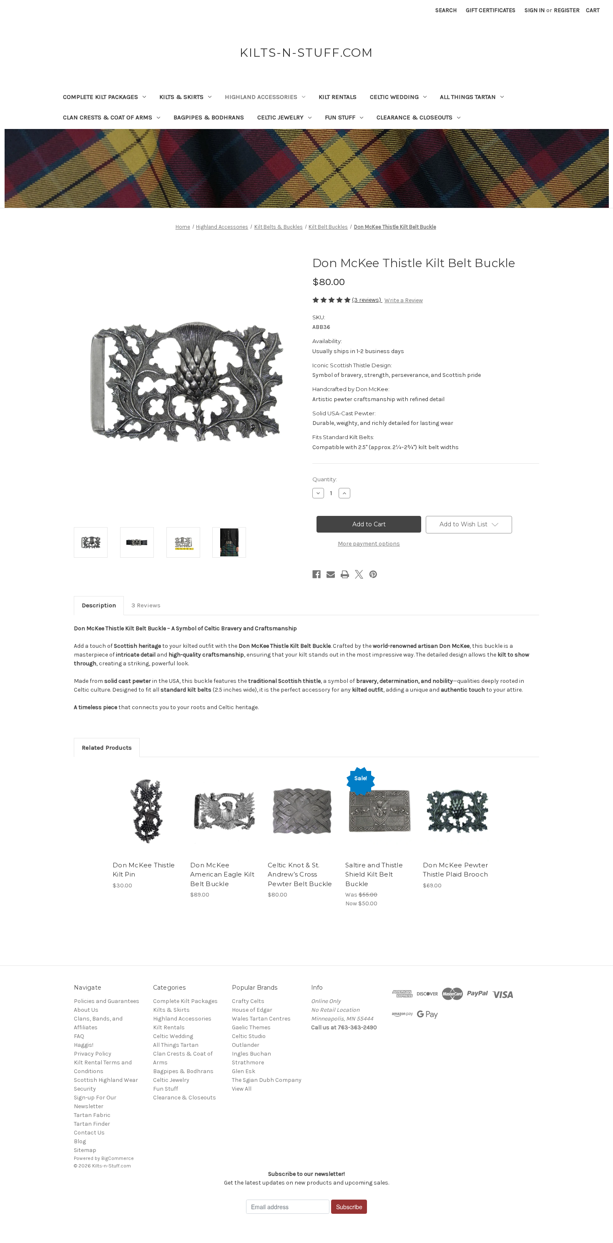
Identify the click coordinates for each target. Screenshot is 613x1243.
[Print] (345, 574)
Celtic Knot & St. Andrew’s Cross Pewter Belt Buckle (300, 874)
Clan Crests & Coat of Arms (107, 117)
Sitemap (85, 1150)
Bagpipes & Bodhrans (208, 117)
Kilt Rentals (338, 97)
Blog (80, 1141)
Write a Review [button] (403, 300)
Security (85, 1088)
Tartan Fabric (92, 1115)
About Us (86, 1009)
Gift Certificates (490, 10)
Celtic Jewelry (280, 117)
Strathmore (248, 1062)
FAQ (79, 1036)
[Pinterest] (373, 574)
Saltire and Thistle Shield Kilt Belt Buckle (374, 874)
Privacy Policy (92, 1053)
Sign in (535, 10)
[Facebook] (316, 574)
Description (99, 605)
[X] (359, 574)
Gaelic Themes (251, 1027)
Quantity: (324, 479)
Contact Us (89, 1132)
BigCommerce (117, 1158)
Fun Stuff (340, 117)
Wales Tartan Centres (261, 1018)
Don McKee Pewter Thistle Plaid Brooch (455, 870)
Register (567, 10)
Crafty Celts (248, 1001)
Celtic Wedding (394, 97)
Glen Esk (243, 1071)
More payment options (369, 543)
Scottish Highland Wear (106, 1080)
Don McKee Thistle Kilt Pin (144, 870)
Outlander (245, 1044)
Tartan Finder (92, 1123)
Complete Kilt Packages (100, 97)
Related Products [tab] (107, 747)
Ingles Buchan (251, 1053)
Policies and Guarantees (106, 1001)
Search (446, 10)
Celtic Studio (249, 1036)
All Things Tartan (468, 97)
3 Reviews (146, 605)
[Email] (331, 574)
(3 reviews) (367, 299)
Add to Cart (147, 818)
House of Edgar (252, 1009)
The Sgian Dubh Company (266, 1080)
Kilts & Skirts (181, 97)
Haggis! (83, 1044)
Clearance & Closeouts (414, 117)
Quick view (146, 804)
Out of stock (302, 818)
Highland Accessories (261, 97)
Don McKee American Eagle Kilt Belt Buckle (222, 874)
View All (241, 1088)
